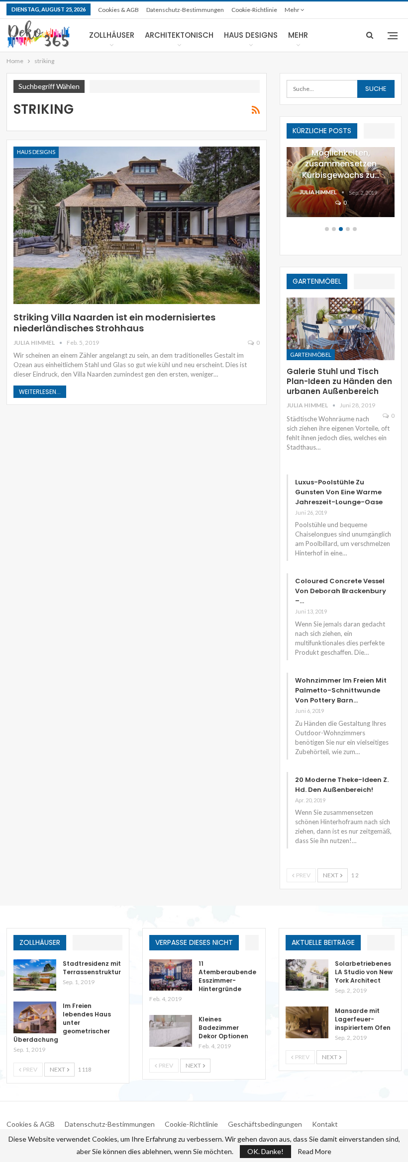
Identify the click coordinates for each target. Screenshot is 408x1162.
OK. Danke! (265, 1151)
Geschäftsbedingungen (265, 1124)
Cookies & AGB (118, 9)
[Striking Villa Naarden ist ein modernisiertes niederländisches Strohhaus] (136, 225)
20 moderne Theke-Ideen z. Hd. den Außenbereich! (342, 784)
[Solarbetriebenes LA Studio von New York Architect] (307, 975)
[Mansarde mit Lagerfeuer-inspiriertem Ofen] (307, 1022)
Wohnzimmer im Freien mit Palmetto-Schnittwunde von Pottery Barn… (341, 690)
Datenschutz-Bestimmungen (185, 9)
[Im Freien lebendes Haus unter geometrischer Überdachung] (34, 1017)
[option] (341, 187)
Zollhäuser (111, 35)
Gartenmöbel (310, 354)
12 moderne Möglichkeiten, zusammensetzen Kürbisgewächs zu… (341, 158)
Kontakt (325, 1124)
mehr (293, 9)
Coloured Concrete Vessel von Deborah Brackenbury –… (340, 591)
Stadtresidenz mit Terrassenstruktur (92, 967)
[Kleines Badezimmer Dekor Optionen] (170, 1031)
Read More (314, 1151)
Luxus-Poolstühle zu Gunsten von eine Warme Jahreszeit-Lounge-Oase (339, 492)
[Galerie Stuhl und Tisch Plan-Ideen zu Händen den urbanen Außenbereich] (341, 329)
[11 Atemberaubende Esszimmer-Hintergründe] (170, 975)
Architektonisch (179, 35)
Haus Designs (251, 35)
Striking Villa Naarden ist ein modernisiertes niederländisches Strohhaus (114, 322)
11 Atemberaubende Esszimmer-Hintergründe (227, 976)
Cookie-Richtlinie (254, 9)
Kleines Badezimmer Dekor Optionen (223, 1027)
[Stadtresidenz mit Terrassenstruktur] (34, 975)
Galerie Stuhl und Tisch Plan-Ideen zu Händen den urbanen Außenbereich (339, 381)
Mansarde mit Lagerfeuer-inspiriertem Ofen (363, 1019)
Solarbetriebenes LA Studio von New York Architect (364, 972)
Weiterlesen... (40, 391)
